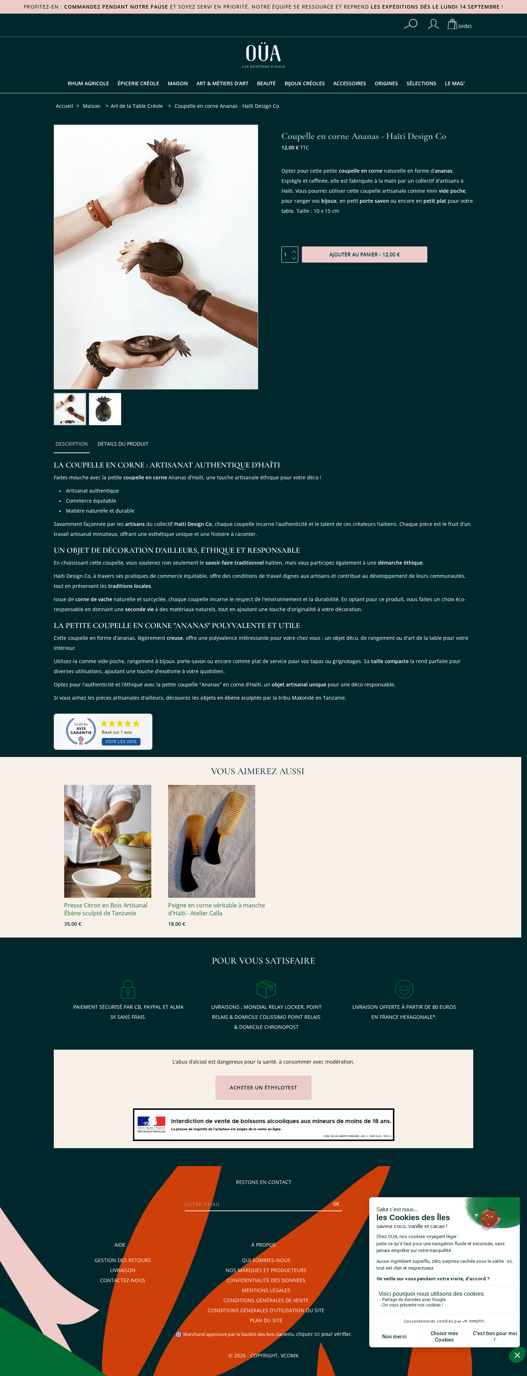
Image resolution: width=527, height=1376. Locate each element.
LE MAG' (455, 83)
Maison (178, 83)
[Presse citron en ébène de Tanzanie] (112, 841)
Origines (386, 83)
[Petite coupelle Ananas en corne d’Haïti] (70, 409)
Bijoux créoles (305, 83)
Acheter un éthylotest (263, 1087)
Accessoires (349, 83)
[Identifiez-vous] (433, 24)
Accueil (64, 106)
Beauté (266, 83)
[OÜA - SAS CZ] (263, 54)
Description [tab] (72, 444)
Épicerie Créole (138, 83)
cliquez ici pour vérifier (323, 1334)
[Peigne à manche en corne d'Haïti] (216, 841)
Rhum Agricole (88, 83)
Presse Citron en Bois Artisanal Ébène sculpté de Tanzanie (105, 909)
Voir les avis (121, 741)
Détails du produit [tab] (123, 444)
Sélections (421, 83)
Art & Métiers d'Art (222, 83)
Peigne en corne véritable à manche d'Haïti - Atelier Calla (216, 909)
